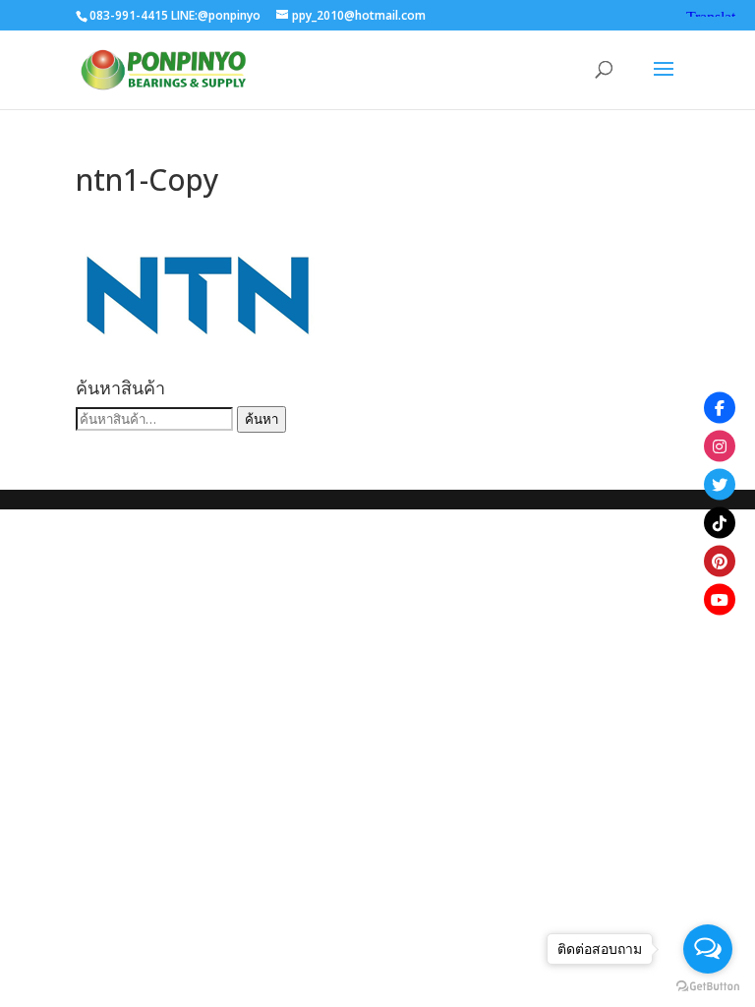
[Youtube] (719, 600)
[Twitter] (719, 485)
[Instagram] (719, 446)
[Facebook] (719, 408)
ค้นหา (261, 419)
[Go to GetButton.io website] (707, 986)
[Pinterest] (719, 561)
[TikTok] (719, 523)
